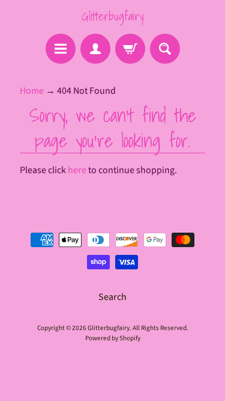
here (77, 170)
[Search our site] (165, 49)
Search (112, 297)
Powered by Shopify (112, 338)
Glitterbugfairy (112, 16)
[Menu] (61, 49)
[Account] (95, 49)
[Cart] (130, 49)
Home (32, 90)
